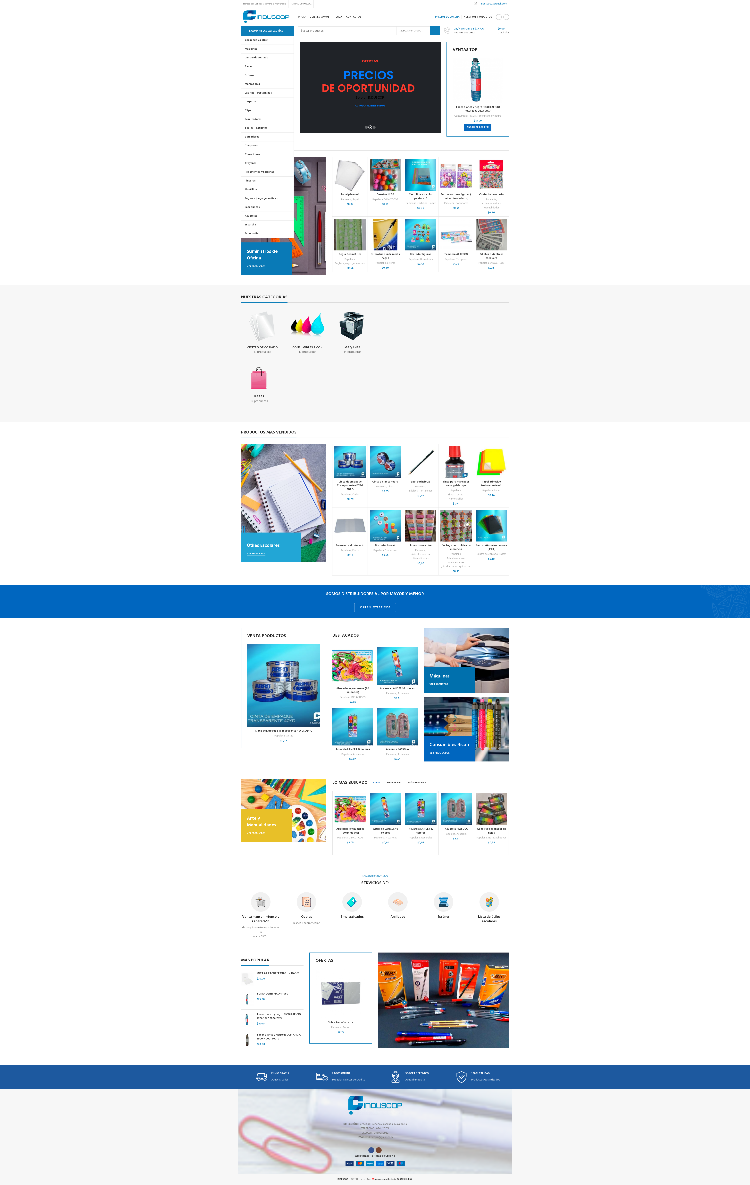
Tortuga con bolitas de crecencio (456, 547)
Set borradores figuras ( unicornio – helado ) (456, 196)
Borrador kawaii (385, 545)
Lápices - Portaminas (420, 491)
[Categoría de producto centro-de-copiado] (262, 333)
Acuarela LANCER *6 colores (397, 688)
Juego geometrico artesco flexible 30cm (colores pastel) (341, 1024)
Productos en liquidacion (457, 567)
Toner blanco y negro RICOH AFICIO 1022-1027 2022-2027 (478, 109)
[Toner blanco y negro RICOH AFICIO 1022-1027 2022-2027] (247, 1020)
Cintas (355, 494)
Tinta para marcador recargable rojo (456, 484)
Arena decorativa (421, 545)
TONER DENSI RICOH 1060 (272, 994)
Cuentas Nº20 (385, 194)
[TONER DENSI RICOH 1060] (247, 999)
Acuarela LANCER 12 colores (353, 749)
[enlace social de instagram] (506, 17)
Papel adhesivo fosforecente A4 (491, 484)
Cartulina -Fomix (426, 203)
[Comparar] (500, 64)
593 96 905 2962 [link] (465, 32)
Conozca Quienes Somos (370, 106)
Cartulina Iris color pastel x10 (421, 196)
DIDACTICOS (391, 200)
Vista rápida (500, 72)
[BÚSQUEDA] (435, 30)
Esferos (391, 263)
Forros (355, 550)
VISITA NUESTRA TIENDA (375, 607)
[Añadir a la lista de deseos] (500, 81)
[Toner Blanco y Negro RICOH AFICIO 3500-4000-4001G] (247, 1040)
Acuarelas (403, 693)
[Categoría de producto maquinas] (352, 333)
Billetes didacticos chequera (491, 256)
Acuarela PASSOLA (397, 749)
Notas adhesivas (497, 838)
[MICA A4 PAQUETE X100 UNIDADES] (247, 978)
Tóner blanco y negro (489, 116)
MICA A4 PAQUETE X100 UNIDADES (278, 973)
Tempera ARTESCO (456, 254)
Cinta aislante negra (385, 482)
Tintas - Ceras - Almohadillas (456, 497)
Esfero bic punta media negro (385, 256)
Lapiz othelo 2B (420, 482)
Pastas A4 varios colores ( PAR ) (491, 547)
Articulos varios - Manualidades (491, 206)
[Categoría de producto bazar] (259, 384)
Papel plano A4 (350, 194)
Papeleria (346, 200)
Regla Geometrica (350, 254)
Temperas (461, 259)
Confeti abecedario (491, 194)
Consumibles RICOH (465, 116)
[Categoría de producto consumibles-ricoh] (307, 333)
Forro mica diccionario (350, 545)
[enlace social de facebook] (499, 17)
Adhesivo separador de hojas (491, 831)
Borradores (462, 203)
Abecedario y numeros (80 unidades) (352, 690)
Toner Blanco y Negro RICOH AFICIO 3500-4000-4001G (279, 1037)
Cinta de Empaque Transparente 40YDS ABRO (350, 486)
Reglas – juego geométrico (350, 263)
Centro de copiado (487, 554)
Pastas (502, 554)
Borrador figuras (420, 254)
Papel (356, 200)
